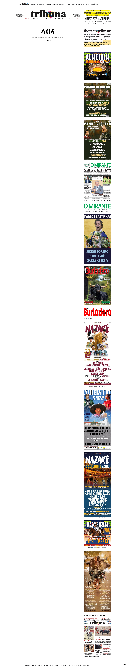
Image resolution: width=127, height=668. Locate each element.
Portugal (48, 4)
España (41, 4)
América (55, 4)
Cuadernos (34, 4)
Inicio (47, 40)
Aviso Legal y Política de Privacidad (97, 41)
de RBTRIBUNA (96, 46)
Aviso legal (94, 4)
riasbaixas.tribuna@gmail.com (93, 39)
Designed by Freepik (82, 665)
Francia (61, 4)
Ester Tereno (85, 4)
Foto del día (76, 4)
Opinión (68, 4)
